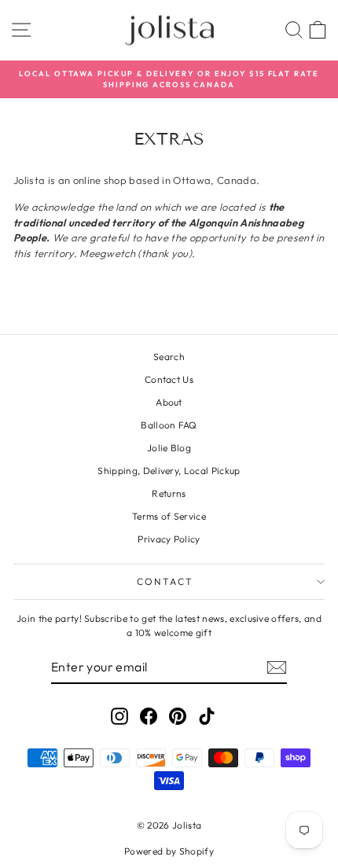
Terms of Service (169, 516)
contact (165, 581)
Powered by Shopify (169, 851)
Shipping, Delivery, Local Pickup (168, 470)
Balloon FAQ (169, 425)
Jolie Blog (169, 448)
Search (169, 356)
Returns (169, 493)
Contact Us (169, 379)
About (169, 402)
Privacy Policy (169, 539)
